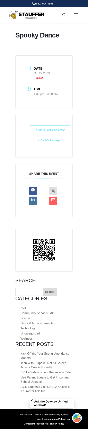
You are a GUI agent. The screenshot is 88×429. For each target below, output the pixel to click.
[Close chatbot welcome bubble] (31, 400)
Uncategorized (30, 333)
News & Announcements (37, 323)
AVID (23, 308)
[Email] (53, 201)
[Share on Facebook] (33, 191)
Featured (26, 318)
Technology (28, 328)
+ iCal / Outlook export (50, 140)
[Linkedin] (33, 201)
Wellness (26, 338)
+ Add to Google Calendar (50, 130)
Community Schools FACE (38, 313)
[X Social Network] (53, 191)
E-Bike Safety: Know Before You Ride (45, 372)
